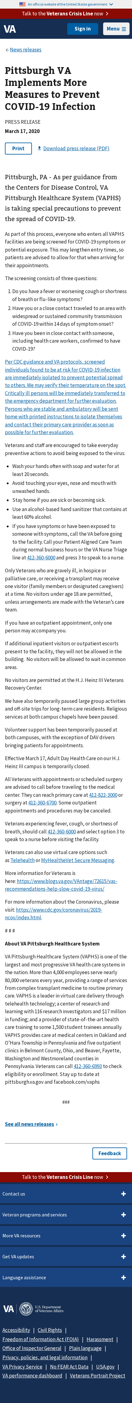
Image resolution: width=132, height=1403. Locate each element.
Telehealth (22, 860)
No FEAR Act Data (69, 1366)
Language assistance (24, 1277)
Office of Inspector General (31, 1348)
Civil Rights (50, 1330)
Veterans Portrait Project (97, 1375)
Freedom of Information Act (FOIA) (40, 1339)
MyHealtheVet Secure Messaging (77, 860)
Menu (113, 28)
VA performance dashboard (32, 1375)
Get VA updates (18, 1256)
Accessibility (16, 1330)
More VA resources (21, 1235)
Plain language (85, 1348)
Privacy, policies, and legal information (44, 1357)
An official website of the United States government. (68, 4)
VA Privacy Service (22, 1366)
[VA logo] (10, 29)
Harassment (100, 1339)
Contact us (13, 1194)
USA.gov (105, 1366)
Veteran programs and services (34, 1214)
